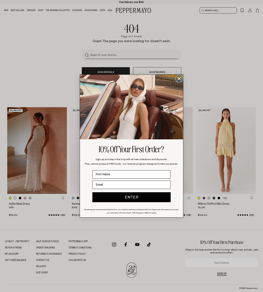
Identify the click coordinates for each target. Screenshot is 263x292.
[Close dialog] (179, 78)
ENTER (131, 197)
